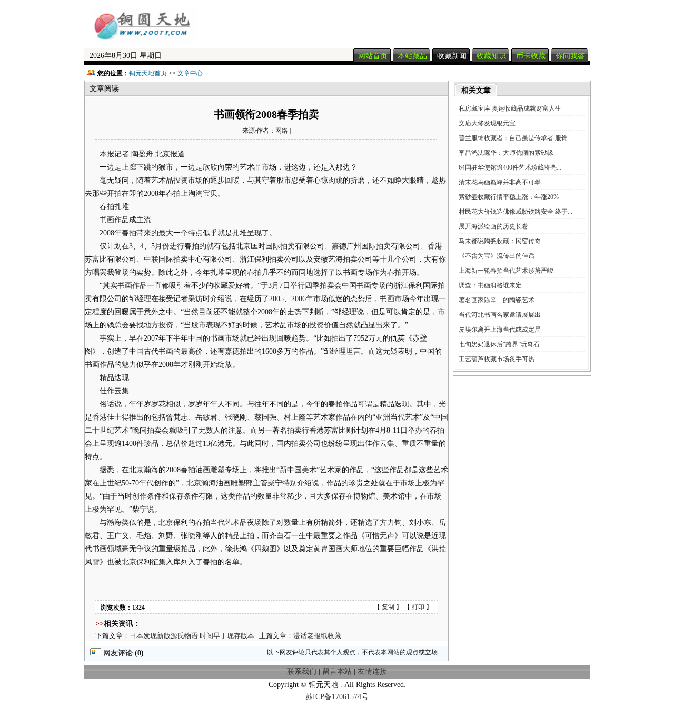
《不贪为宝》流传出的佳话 (496, 256)
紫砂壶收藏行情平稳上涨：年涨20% (509, 197)
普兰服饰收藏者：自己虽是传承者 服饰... (515, 138)
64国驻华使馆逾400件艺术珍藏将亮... (510, 167)
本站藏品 (412, 56)
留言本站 (337, 671)
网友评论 (117, 653)
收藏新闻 (452, 56)
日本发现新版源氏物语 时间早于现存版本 (192, 636)
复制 (388, 607)
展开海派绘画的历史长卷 (493, 226)
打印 (418, 607)
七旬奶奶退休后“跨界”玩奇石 (499, 344)
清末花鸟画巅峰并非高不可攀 (500, 182)
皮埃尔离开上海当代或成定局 (500, 329)
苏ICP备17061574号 (337, 697)
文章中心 (190, 73)
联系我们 (301, 671)
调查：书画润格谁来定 (490, 285)
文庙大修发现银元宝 (487, 123)
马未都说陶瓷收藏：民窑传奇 (500, 241)
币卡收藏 (531, 56)
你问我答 (570, 56)
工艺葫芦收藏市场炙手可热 (496, 359)
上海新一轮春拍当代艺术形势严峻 (506, 270)
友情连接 (372, 671)
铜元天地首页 (148, 73)
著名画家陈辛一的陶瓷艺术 (496, 300)
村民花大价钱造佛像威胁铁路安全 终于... (515, 211)
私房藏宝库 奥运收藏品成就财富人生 (510, 108)
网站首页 (373, 56)
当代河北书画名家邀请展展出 (500, 314)
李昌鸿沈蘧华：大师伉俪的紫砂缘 (506, 152)
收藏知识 (491, 56)
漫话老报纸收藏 (317, 636)
